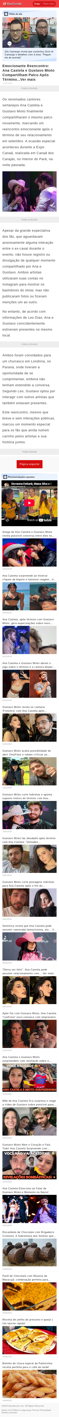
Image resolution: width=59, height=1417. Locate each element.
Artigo (37, 3)
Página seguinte (29, 464)
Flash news (48, 3)
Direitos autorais (9, 1412)
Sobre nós (6, 1410)
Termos (35, 1410)
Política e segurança (21, 1410)
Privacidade (45, 1410)
